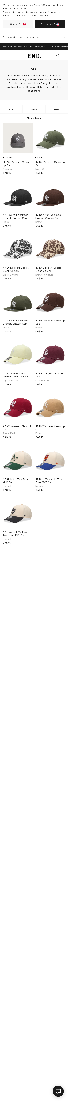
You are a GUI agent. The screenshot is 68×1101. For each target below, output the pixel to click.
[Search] (57, 55)
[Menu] (4, 55)
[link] (34, 55)
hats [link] (29, 79)
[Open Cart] (63, 55)
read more (34, 90)
